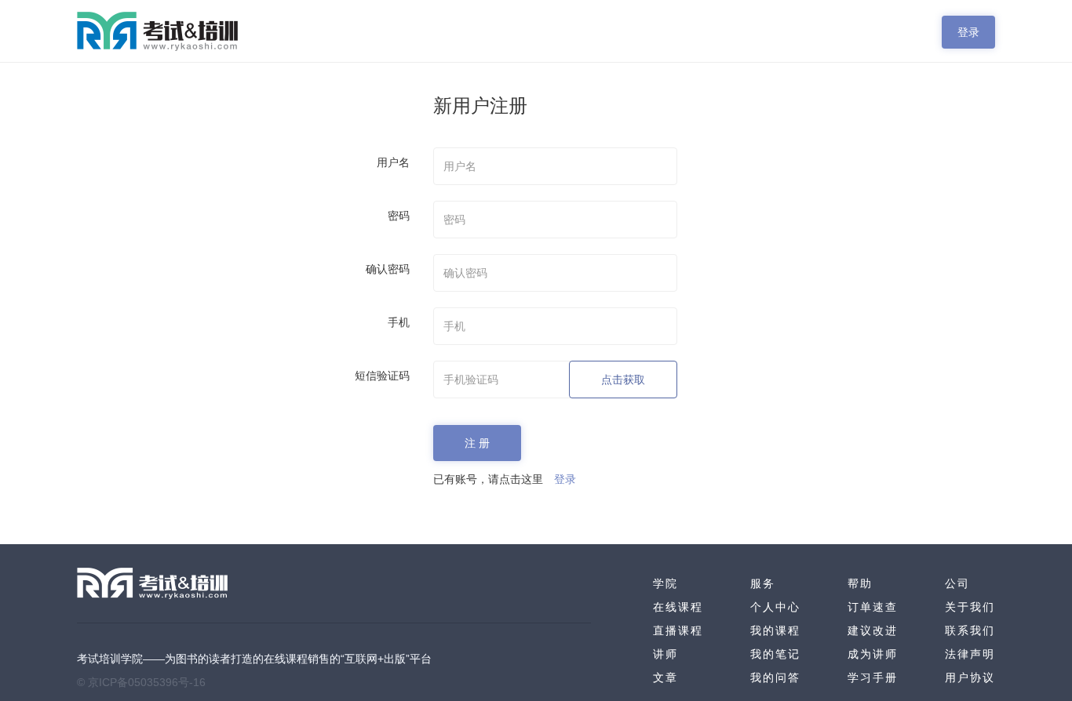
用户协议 (970, 677)
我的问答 (775, 677)
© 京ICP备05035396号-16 (141, 682)
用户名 (393, 162)
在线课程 (678, 607)
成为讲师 (873, 654)
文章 (665, 677)
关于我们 (970, 607)
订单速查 (873, 607)
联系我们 (970, 630)
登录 (968, 32)
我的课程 (775, 630)
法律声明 (970, 654)
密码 (399, 215)
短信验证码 (382, 375)
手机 (399, 322)
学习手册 (873, 677)
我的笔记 (775, 654)
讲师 (665, 654)
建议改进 (873, 630)
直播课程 (678, 630)
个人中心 (775, 607)
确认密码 (388, 269)
